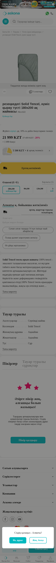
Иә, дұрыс (18, 540)
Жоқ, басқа (38, 540)
